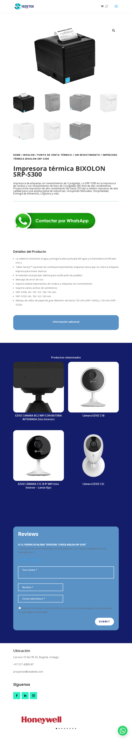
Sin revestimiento (87, 154)
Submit (104, 621)
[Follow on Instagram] (33, 695)
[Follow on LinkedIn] (25, 695)
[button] (114, 30)
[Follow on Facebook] (16, 695)
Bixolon (29, 154)
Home (17, 154)
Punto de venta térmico (54, 154)
